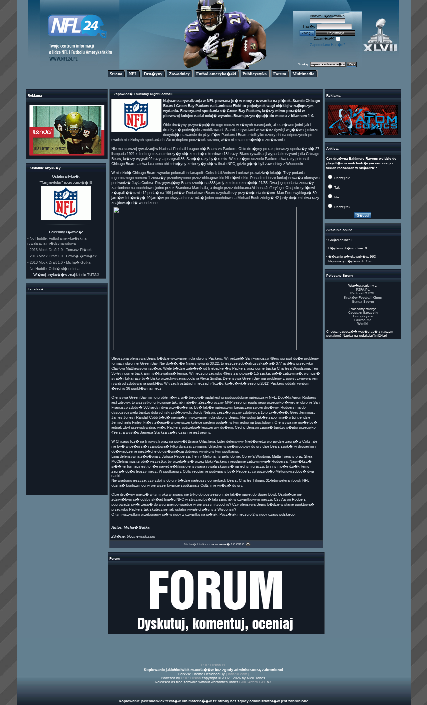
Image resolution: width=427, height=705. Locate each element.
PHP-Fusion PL (213, 665)
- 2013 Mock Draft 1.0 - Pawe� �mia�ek (62, 256)
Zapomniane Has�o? (327, 45)
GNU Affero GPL (252, 682)
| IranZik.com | (237, 674)
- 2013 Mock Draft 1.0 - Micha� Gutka (58, 262)
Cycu (370, 261)
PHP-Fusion (191, 678)
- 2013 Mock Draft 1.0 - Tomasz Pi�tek (59, 250)
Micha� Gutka (195, 544)
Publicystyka (255, 73)
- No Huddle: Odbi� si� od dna (53, 269)
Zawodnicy (179, 73)
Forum (279, 73)
